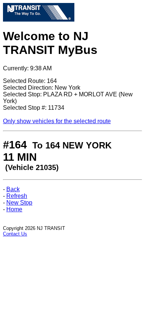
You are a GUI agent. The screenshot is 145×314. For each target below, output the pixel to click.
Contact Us (15, 234)
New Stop (19, 202)
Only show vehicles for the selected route (57, 121)
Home (14, 209)
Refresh (16, 196)
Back (13, 189)
